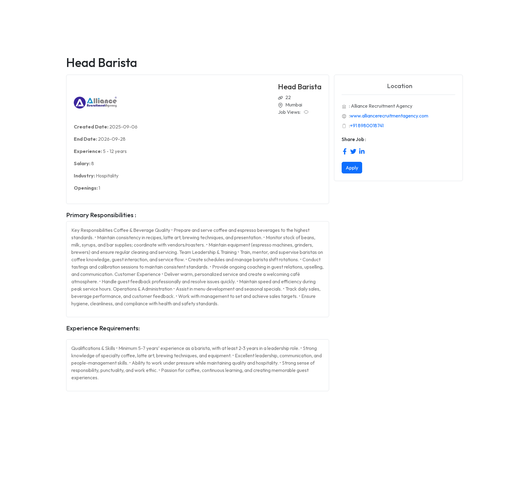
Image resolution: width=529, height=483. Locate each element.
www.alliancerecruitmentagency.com (389, 116)
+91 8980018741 (367, 125)
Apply (352, 168)
